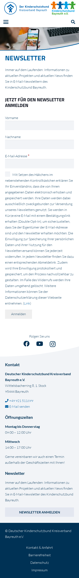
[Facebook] (26, 344)
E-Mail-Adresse (17, 156)
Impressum (39, 570)
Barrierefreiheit (39, 555)
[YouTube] (39, 344)
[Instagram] (53, 344)
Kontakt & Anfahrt (39, 547)
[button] (6, 21)
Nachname (13, 137)
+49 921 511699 (21, 401)
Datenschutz (39, 562)
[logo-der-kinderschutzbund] (26, 8)
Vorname (11, 118)
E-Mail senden (19, 406)
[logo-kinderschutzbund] (63, 8)
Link (27, 303)
